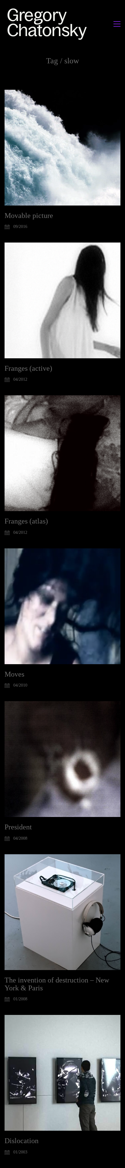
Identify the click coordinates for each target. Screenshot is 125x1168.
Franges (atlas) (26, 521)
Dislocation (22, 1141)
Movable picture (29, 215)
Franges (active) (28, 368)
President (18, 827)
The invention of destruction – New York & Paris (57, 984)
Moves (14, 674)
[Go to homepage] (49, 24)
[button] (116, 24)
